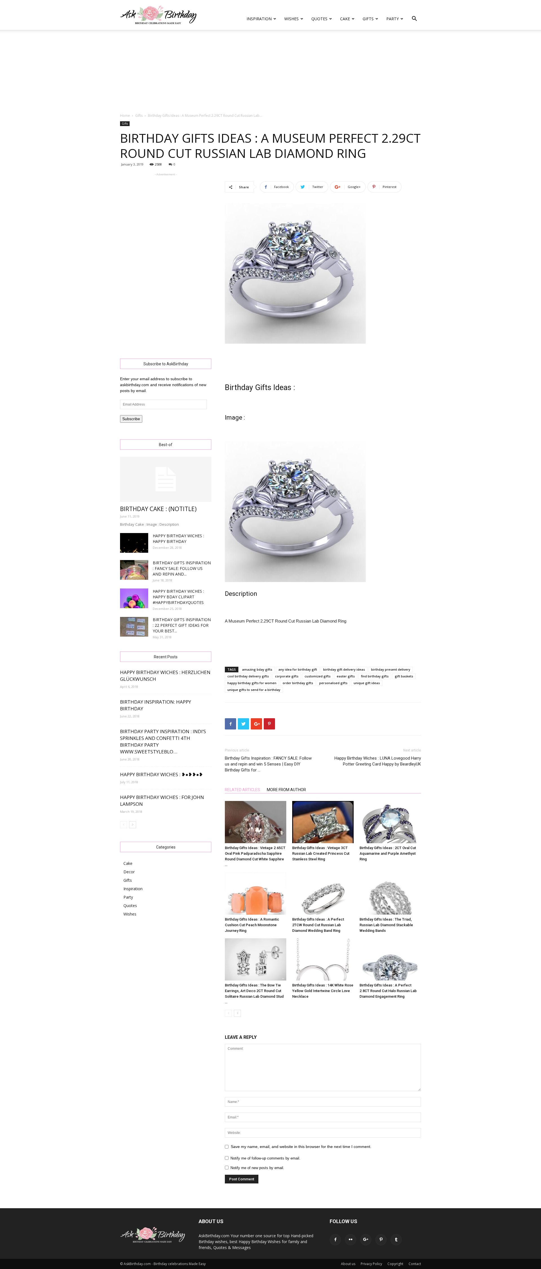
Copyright (395, 1263)
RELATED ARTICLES (242, 789)
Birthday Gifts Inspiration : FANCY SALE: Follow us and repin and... (182, 568)
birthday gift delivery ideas (344, 669)
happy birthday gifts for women (251, 683)
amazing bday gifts (257, 669)
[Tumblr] (396, 1239)
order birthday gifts (298, 683)
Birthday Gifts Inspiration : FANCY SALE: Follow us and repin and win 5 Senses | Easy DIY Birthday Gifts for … (268, 764)
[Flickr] (350, 1239)
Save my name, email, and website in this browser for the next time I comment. (301, 1146)
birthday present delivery (390, 669)
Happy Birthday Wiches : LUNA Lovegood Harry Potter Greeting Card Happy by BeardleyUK (377, 761)
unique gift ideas (367, 683)
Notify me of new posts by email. (257, 1168)
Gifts (368, 18)
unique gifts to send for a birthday (253, 690)
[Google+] (365, 1239)
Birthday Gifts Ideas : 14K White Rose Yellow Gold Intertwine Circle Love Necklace (322, 991)
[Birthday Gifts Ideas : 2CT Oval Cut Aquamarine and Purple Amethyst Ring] (390, 822)
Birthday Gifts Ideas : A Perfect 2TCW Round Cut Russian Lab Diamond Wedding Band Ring (318, 925)
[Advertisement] (270, 72)
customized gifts (318, 676)
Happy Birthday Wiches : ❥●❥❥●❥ (161, 774)
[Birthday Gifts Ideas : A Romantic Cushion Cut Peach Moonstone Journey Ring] (255, 893)
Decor (129, 871)
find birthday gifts (375, 676)
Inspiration (259, 18)
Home (125, 115)
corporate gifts (286, 676)
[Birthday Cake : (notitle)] (165, 479)
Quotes (319, 18)
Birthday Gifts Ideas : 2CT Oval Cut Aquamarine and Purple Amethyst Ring (388, 853)
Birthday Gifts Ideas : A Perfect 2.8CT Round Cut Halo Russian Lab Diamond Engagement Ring (388, 991)
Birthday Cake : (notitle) (158, 509)
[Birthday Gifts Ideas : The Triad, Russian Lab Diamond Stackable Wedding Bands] (390, 893)
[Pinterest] (381, 1239)
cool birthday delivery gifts (248, 676)
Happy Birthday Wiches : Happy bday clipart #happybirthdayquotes (178, 596)
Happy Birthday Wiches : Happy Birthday (178, 538)
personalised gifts (333, 683)
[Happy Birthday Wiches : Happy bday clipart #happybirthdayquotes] (134, 598)
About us (348, 1263)
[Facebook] (335, 1239)
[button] (414, 19)
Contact (415, 1263)
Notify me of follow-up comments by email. (265, 1158)
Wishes (291, 18)
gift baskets (404, 676)
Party (392, 18)
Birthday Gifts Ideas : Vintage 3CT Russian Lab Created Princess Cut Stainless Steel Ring (320, 853)
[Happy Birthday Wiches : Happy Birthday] (134, 543)
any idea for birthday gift (297, 669)
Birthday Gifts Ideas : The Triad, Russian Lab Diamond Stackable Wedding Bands (386, 925)
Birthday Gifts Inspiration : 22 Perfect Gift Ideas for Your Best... (182, 625)
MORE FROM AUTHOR (286, 789)
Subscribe (131, 419)
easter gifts (346, 676)
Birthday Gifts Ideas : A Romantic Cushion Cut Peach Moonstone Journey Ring (252, 925)
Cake (345, 18)
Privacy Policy (371, 1263)
